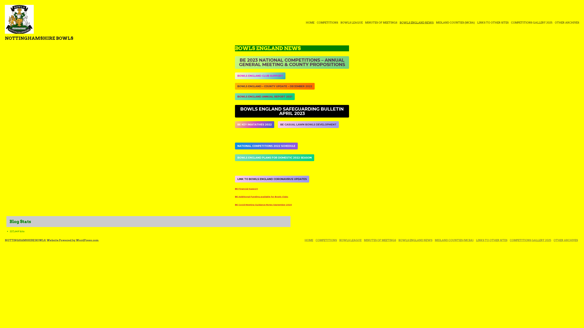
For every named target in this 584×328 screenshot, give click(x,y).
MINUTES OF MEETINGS (381, 22)
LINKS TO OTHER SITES (493, 22)
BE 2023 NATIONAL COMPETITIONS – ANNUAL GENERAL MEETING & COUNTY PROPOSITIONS (292, 62)
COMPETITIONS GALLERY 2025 (531, 22)
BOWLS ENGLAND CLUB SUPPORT (260, 75)
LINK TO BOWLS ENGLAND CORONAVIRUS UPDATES (272, 179)
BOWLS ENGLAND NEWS (417, 22)
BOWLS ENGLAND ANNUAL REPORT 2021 (264, 96)
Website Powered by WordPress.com (73, 240)
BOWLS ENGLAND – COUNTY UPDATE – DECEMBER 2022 (274, 86)
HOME (310, 22)
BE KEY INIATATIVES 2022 (254, 124)
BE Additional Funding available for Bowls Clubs (261, 197)
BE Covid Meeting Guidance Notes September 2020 (263, 205)
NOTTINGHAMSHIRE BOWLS (39, 38)
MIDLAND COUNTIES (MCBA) (455, 22)
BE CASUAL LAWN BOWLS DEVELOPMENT (308, 124)
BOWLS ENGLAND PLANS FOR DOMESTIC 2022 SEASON (274, 157)
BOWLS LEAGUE (352, 22)
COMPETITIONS (327, 22)
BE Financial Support (246, 189)
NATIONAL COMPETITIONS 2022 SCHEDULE (266, 145)
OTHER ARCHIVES (567, 22)
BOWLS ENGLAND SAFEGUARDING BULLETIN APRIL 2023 (292, 111)
